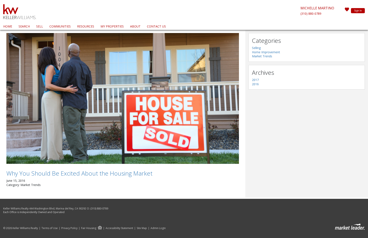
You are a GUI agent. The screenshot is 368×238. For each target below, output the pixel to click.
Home (7, 26)
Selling (256, 48)
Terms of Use (50, 228)
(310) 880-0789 (310, 14)
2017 (255, 80)
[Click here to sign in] (346, 10)
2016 (255, 84)
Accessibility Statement (119, 228)
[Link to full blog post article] (122, 98)
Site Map (142, 228)
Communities (60, 26)
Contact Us (156, 26)
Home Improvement (266, 52)
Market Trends (262, 56)
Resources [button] (85, 26)
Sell (39, 26)
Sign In (358, 10)
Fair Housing (88, 228)
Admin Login (158, 228)
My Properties (112, 26)
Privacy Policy (69, 228)
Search (24, 26)
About (135, 26)
